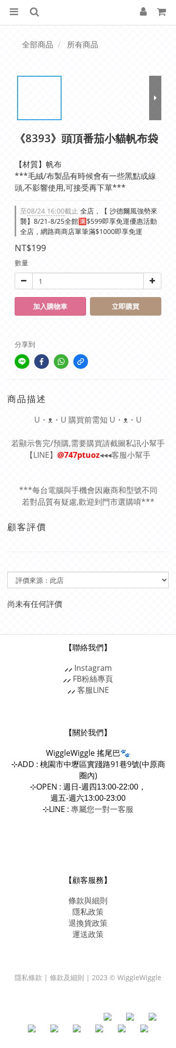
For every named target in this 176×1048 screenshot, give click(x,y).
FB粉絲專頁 (93, 678)
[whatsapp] (61, 361)
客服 (85, 689)
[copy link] (80, 361)
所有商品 (82, 44)
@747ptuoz (78, 454)
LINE (101, 689)
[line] (22, 361)
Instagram (93, 668)
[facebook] (41, 361)
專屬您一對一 (102, 809)
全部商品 (37, 44)
